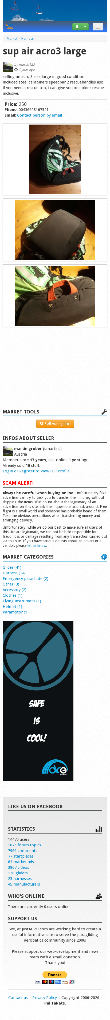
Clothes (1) (12, 595)
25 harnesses (20, 878)
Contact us (18, 997)
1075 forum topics (24, 845)
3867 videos (18, 867)
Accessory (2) (14, 589)
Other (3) (11, 584)
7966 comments (22, 850)
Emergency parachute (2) (25, 578)
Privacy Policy (44, 997)
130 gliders (18, 873)
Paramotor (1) (16, 612)
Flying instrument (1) (22, 601)
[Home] (9, 27)
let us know (37, 545)
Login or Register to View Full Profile (36, 471)
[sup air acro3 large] (55, 159)
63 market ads (21, 861)
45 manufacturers (24, 884)
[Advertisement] (55, 370)
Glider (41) (12, 567)
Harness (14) (14, 573)
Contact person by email (39, 115)
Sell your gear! (57, 423)
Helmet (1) (12, 606)
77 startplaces (21, 856)
